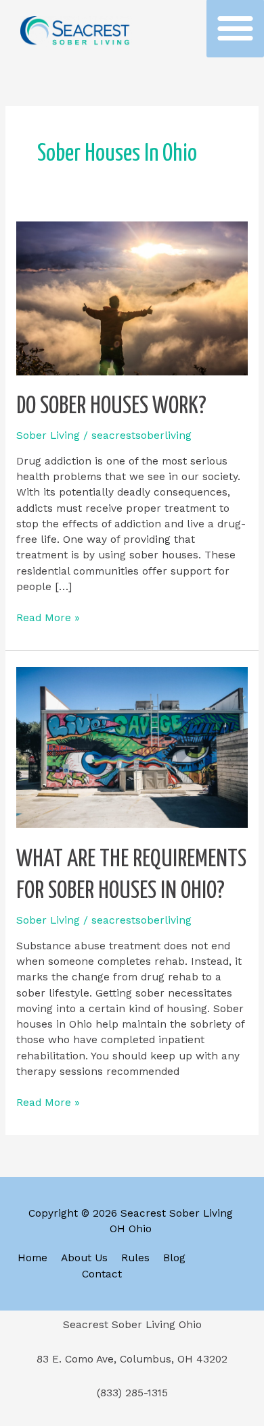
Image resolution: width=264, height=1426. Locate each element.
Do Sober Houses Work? (111, 406)
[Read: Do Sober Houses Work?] (132, 298)
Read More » (48, 617)
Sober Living (48, 435)
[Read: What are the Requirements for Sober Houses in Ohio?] (132, 747)
